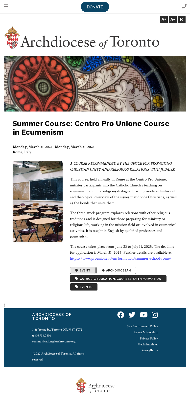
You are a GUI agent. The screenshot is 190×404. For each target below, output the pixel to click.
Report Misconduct (146, 332)
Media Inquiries (148, 344)
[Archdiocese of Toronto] (81, 37)
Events (85, 287)
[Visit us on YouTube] (144, 315)
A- (172, 19)
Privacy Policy (149, 338)
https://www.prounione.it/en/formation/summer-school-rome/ (120, 258)
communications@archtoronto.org (53, 341)
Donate (95, 7)
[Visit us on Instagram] (155, 315)
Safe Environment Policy (142, 326)
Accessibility (150, 350)
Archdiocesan (118, 270)
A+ (164, 19)
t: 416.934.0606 (41, 335)
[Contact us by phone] (184, 6)
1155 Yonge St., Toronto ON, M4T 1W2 (57, 330)
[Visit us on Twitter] (131, 315)
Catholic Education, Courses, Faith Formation (119, 278)
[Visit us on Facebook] (120, 315)
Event (84, 270)
